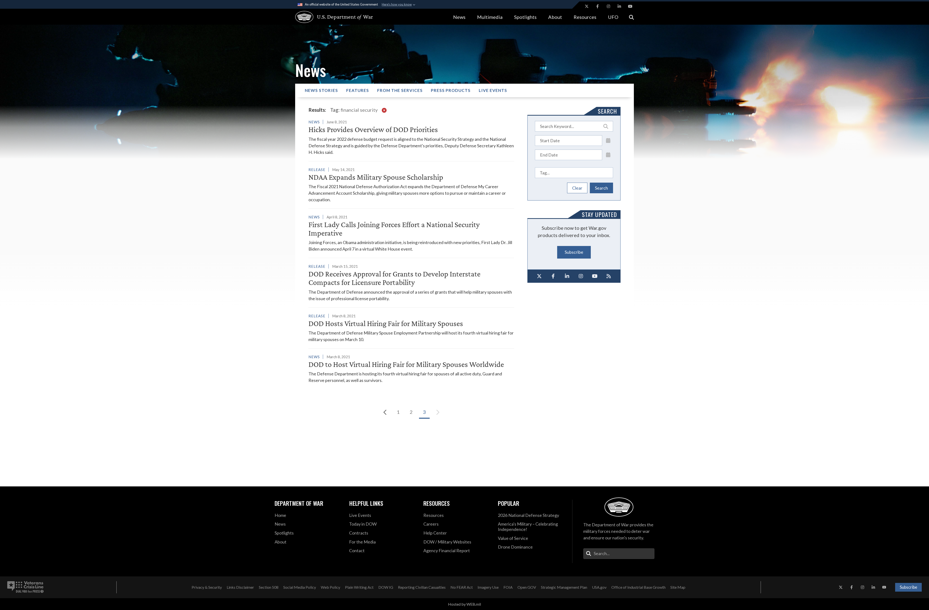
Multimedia (489, 17)
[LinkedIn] (567, 276)
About (555, 17)
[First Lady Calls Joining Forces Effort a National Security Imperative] (411, 233)
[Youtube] (595, 276)
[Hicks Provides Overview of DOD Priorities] (411, 137)
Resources (585, 17)
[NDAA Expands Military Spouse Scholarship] (411, 184)
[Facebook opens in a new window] (597, 6)
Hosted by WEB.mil (464, 604)
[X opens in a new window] (586, 6)
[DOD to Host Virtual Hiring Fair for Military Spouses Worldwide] (411, 368)
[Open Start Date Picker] (608, 140)
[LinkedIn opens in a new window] (619, 6)
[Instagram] (581, 276)
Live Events (493, 90)
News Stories (321, 90)
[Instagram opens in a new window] (608, 6)
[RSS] (609, 276)
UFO (613, 17)
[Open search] (631, 17)
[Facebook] (553, 276)
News (459, 17)
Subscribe (574, 252)
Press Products (451, 90)
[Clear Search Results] (384, 110)
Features (357, 90)
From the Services (400, 90)
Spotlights (525, 17)
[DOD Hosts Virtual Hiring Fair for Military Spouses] (411, 327)
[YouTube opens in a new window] (630, 6)
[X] (539, 276)
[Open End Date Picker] (608, 154)
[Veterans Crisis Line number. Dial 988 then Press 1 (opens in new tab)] (25, 587)
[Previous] (385, 412)
